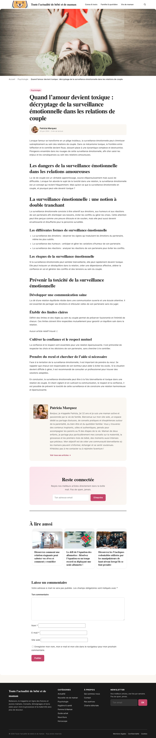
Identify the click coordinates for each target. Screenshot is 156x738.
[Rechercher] (144, 4)
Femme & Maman (65, 709)
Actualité (61, 694)
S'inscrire (98, 497)
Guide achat (63, 713)
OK (142, 702)
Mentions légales (119, 734)
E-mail (35, 633)
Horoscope (62, 721)
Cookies (144, 734)
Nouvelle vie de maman (68, 698)
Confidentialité (133, 734)
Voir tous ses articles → (60, 455)
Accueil (12, 79)
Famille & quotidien (109, 4)
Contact (87, 698)
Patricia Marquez (48, 128)
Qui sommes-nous (92, 694)
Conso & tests (91, 4)
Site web (35, 640)
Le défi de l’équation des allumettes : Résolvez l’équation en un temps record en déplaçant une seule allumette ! (79, 558)
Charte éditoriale (91, 705)
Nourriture (62, 717)
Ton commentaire (40, 594)
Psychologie (23, 79)
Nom (34, 625)
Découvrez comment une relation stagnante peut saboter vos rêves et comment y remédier (47, 556)
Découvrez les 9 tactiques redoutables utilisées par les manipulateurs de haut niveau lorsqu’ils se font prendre (111, 558)
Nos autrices (89, 701)
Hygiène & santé (65, 705)
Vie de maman (127, 4)
